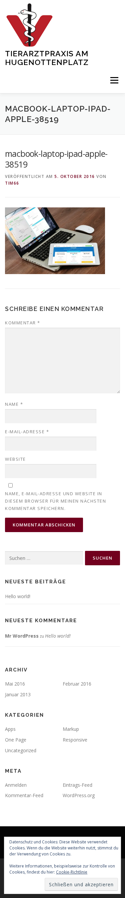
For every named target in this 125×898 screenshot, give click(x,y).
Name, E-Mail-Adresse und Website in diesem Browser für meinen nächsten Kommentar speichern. (55, 501)
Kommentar (22, 323)
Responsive (75, 739)
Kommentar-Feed (24, 795)
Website (15, 459)
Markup (71, 729)
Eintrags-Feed (77, 785)
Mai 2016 (15, 684)
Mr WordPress (22, 636)
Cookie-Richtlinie (71, 872)
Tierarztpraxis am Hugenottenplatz (47, 58)
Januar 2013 (18, 694)
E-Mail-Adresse (27, 432)
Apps (10, 729)
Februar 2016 (77, 684)
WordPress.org (79, 795)
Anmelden (16, 785)
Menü (113, 80)
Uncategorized (20, 750)
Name (14, 404)
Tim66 (12, 183)
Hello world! (17, 596)
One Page (15, 739)
